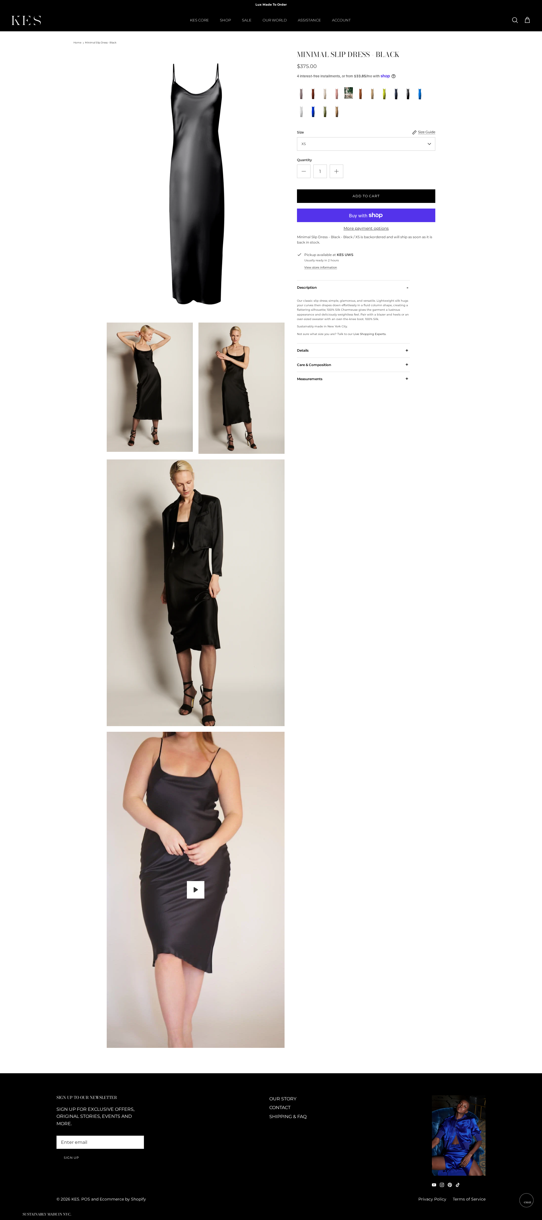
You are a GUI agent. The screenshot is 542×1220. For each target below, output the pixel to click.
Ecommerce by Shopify (123, 1199)
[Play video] (195, 890)
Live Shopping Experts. (369, 334)
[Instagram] (442, 1185)
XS (303, 144)
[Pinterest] (450, 1185)
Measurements (352, 379)
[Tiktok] (458, 1185)
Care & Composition (352, 365)
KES (75, 1199)
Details (352, 350)
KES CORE (199, 20)
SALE (247, 20)
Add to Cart (366, 196)
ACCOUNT (341, 20)
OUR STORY (282, 1098)
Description (352, 287)
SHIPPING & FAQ (288, 1116)
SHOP (225, 20)
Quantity (304, 160)
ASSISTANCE (309, 20)
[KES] (26, 20)
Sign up (71, 1158)
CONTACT (279, 1107)
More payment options (366, 228)
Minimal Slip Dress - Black (100, 42)
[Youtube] (434, 1185)
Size (300, 132)
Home (77, 42)
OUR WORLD (275, 20)
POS (85, 1199)
